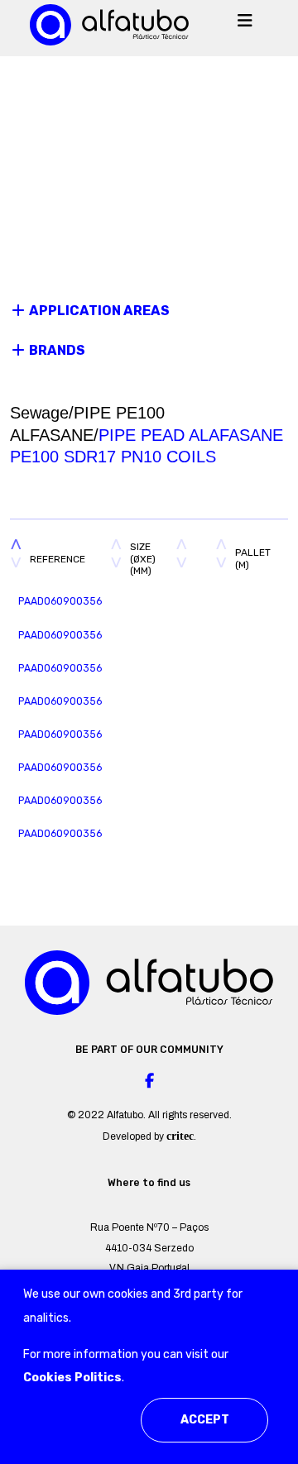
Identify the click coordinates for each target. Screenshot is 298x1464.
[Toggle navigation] (245, 24)
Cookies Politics (72, 1378)
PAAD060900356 (60, 601)
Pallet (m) (253, 558)
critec (180, 1136)
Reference (57, 559)
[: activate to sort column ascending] (195, 559)
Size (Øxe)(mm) (143, 559)
